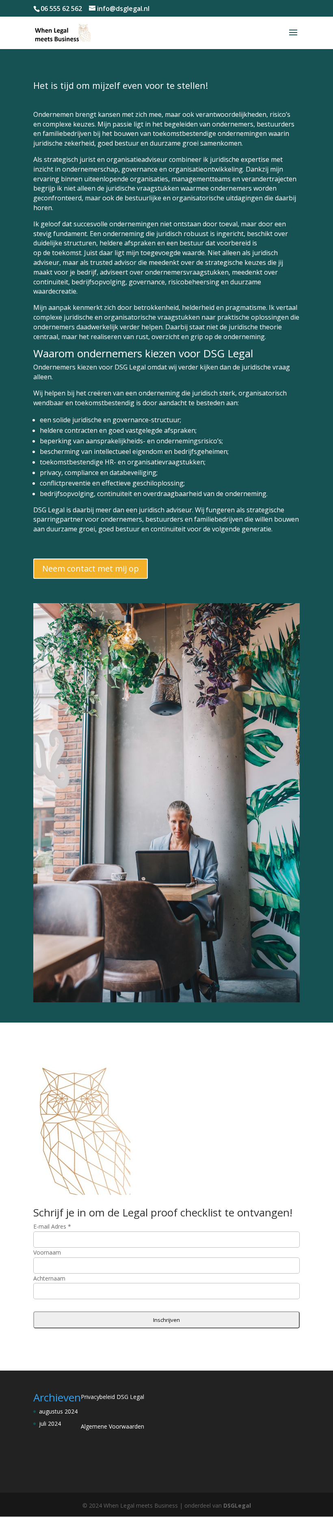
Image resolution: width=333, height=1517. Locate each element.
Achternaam (49, 1278)
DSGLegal (237, 1505)
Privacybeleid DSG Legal (112, 1397)
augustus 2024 (58, 1411)
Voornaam (47, 1252)
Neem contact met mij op (90, 568)
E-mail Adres (52, 1226)
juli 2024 (50, 1423)
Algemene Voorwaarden (112, 1426)
